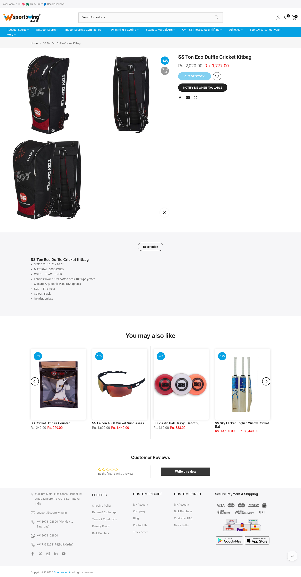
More (10, 34)
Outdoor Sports (46, 29)
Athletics (234, 29)
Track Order (36, 4)
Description (150, 246)
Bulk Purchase (101, 533)
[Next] (266, 381)
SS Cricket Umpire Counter (50, 423)
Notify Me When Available (202, 87)
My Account (140, 504)
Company (139, 511)
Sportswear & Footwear (265, 29)
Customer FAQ (183, 518)
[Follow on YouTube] (64, 553)
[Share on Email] (188, 97)
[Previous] (35, 381)
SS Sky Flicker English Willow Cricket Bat (242, 424)
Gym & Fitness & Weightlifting (201, 29)
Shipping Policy (101, 505)
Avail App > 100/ (12, 4)
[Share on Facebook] (180, 97)
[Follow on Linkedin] (56, 553)
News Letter (181, 525)
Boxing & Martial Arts (159, 29)
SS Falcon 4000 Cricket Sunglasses (118, 423)
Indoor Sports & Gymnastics (83, 29)
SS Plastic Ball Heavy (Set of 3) (176, 423)
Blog (136, 518)
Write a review (185, 471)
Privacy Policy (101, 526)
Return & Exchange (104, 512)
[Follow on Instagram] (48, 553)
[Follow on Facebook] (32, 553)
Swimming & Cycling (123, 29)
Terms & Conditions (104, 519)
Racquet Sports (16, 29)
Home (34, 43)
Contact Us (140, 525)
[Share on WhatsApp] (195, 97)
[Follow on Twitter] (40, 553)
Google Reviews (55, 4)
